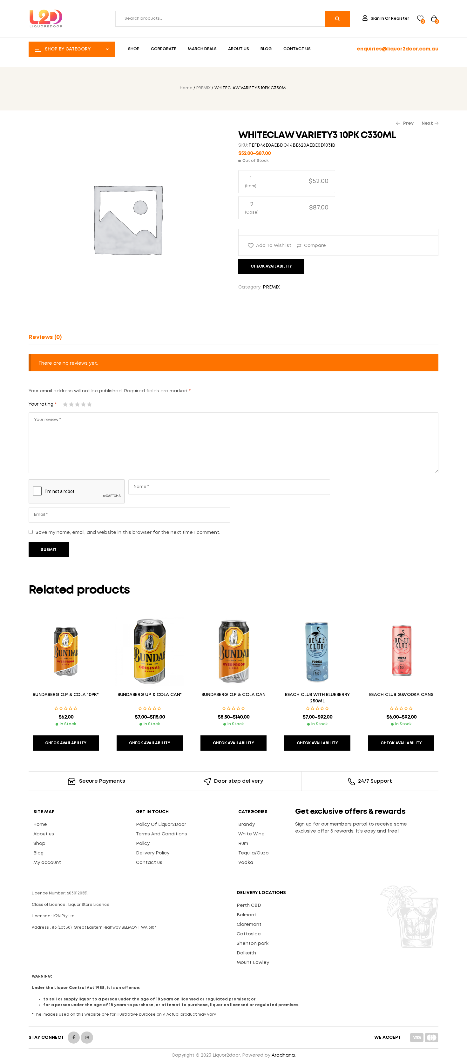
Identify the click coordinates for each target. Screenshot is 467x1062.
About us (43, 834)
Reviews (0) (45, 337)
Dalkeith (246, 953)
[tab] (45, 337)
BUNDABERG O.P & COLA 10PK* (66, 695)
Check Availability (271, 266)
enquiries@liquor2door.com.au (397, 49)
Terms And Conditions (161, 834)
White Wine (251, 834)
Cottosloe (249, 934)
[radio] (286, 181)
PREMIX (203, 88)
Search (337, 19)
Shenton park (252, 944)
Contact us (149, 863)
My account (47, 863)
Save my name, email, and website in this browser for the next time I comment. (128, 532)
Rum (243, 844)
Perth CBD (249, 905)
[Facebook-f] (74, 1038)
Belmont (246, 915)
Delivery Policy (152, 853)
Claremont (249, 924)
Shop (39, 844)
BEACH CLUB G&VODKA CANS (401, 695)
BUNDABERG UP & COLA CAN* (150, 695)
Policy (143, 844)
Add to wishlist (273, 246)
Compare (315, 246)
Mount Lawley (253, 963)
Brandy (246, 824)
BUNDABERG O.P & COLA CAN (233, 695)
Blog (38, 853)
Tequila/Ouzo (253, 853)
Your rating (43, 404)
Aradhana (283, 1055)
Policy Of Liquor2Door (161, 824)
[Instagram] (87, 1038)
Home (186, 88)
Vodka (245, 863)
